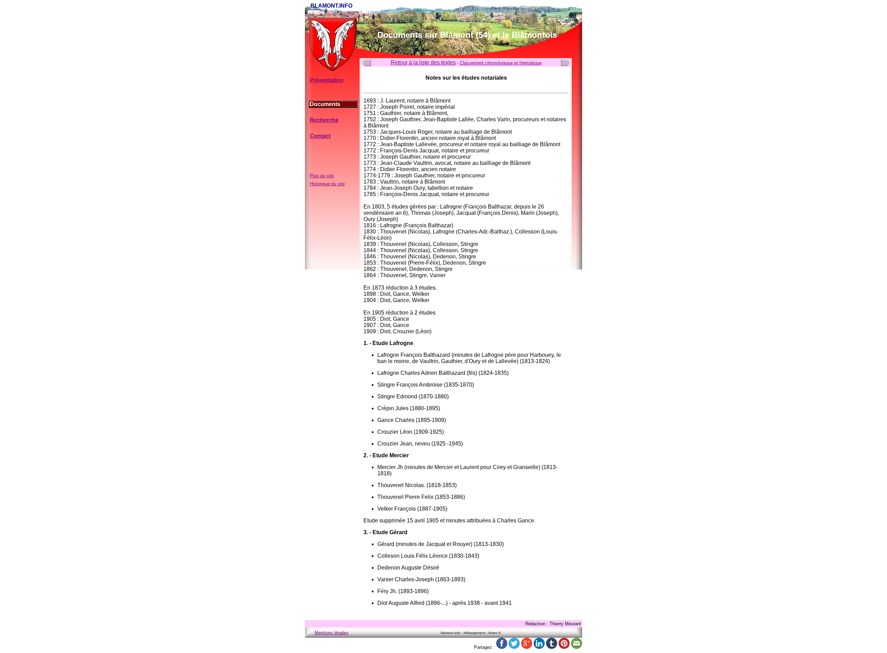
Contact (320, 136)
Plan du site (322, 175)
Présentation (326, 80)
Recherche (324, 120)
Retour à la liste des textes (423, 62)
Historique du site (327, 183)
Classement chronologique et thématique (501, 62)
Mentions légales (332, 632)
